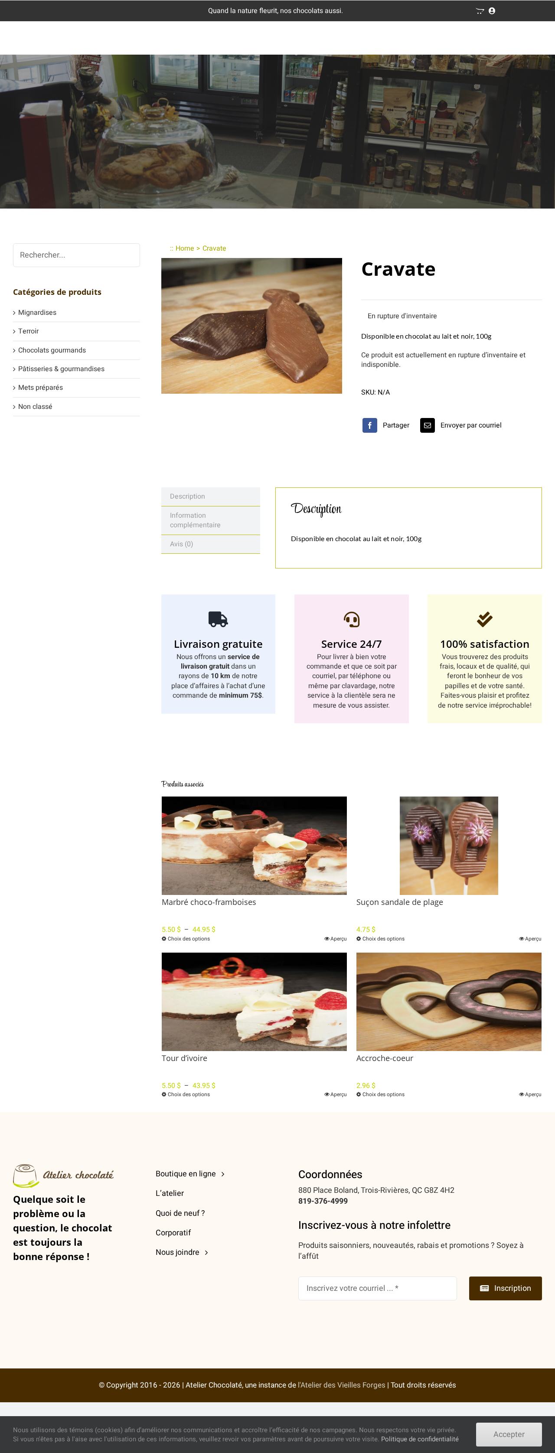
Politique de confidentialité (420, 1439)
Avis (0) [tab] (181, 544)
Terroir (28, 331)
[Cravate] (251, 326)
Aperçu (338, 939)
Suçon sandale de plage (399, 902)
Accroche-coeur (384, 1058)
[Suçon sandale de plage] (449, 846)
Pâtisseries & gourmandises (61, 369)
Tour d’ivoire (184, 1058)
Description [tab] (187, 496)
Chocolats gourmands (52, 350)
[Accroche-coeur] (449, 1002)
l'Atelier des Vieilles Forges (341, 1385)
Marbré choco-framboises (209, 902)
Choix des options (189, 939)
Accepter (509, 1434)
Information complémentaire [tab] (195, 520)
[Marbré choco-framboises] (254, 846)
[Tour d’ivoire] (254, 1002)
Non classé (35, 407)
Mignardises (37, 312)
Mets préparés (40, 387)
